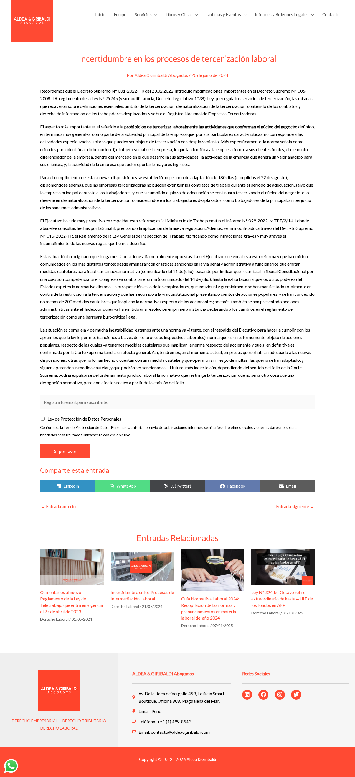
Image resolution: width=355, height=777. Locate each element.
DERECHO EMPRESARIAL (35, 720)
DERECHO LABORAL (59, 728)
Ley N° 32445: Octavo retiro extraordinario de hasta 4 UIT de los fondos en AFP (282, 599)
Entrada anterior (59, 506)
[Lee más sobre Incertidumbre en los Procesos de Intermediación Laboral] (142, 566)
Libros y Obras (179, 14)
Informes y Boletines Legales (281, 14)
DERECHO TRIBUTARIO (84, 720)
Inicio (100, 14)
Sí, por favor (65, 451)
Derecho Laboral (54, 619)
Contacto (331, 14)
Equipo (120, 14)
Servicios (143, 14)
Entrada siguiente (295, 506)
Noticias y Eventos (223, 14)
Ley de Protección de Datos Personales (84, 418)
